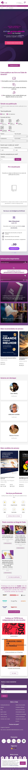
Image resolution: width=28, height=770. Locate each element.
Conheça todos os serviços (14, 516)
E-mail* (3, 689)
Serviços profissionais (20, 709)
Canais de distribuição (20, 716)
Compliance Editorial (20, 707)
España (9, 6)
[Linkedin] (20, 757)
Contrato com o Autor (5, 719)
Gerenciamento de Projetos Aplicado (7, 478)
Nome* (2, 684)
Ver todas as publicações (14, 577)
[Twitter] (2, 757)
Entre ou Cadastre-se (20, 3)
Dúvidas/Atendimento (5, 705)
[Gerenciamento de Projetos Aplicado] (9, 463)
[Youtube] (24, 757)
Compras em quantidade (21, 714)
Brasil (2, 6)
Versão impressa (4, 147)
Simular (18, 159)
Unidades (3, 156)
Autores (2, 707)
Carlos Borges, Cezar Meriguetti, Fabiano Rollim (7, 481)
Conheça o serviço (14, 248)
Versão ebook (18, 147)
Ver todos (14, 673)
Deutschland (14, 6)
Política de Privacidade (14, 765)
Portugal (5, 6)
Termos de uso (4, 716)
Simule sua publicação (14, 611)
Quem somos (3, 712)
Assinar (4, 696)
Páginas (2, 133)
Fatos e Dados (4, 714)
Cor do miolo (17, 138)
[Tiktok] (15, 757)
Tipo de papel (18, 133)
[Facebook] (6, 757)
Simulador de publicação (21, 720)
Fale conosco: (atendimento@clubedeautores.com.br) (12, 729)
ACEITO (22, 763)
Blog (1, 709)
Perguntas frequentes (5, 727)
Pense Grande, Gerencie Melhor (8, 358)
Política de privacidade (20, 705)
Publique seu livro (14, 65)
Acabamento (4, 138)
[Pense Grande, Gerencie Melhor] (9, 343)
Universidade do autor (20, 712)
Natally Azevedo (4, 360)
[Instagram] (11, 757)
